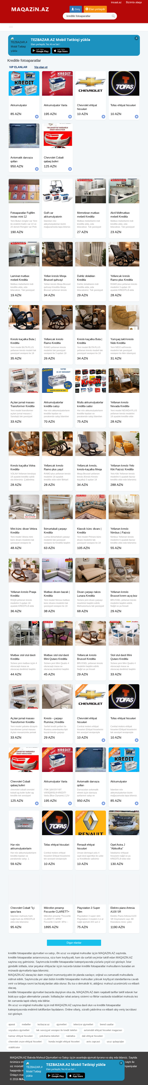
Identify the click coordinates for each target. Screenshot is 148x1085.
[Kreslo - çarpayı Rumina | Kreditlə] (57, 688)
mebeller (26, 1024)
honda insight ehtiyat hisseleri (64, 1041)
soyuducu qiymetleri (18, 1030)
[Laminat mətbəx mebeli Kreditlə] (24, 246)
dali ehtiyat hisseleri (92, 1036)
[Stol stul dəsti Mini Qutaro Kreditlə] (124, 625)
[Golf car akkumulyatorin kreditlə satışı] (57, 183)
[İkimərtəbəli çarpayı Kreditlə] (57, 499)
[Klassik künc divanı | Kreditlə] (90, 499)
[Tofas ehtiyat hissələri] (124, 688)
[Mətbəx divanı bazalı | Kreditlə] (57, 562)
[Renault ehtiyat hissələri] (90, 815)
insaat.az (116, 2)
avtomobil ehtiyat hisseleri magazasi (103, 1030)
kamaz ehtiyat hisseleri (20, 1036)
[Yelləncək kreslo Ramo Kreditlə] (57, 309)
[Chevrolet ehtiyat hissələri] (90, 688)
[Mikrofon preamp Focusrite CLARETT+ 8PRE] (57, 878)
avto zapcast (93, 1041)
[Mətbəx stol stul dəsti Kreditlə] (24, 625)
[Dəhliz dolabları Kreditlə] (90, 246)
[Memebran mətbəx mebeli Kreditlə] (90, 183)
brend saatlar (107, 1024)
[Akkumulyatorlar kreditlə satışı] (57, 372)
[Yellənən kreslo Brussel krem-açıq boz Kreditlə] (124, 562)
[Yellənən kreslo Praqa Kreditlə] (24, 562)
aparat (11, 1024)
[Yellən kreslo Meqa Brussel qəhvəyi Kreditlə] (57, 246)
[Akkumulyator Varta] (57, 751)
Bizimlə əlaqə (134, 2)
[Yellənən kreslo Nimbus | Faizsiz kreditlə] (124, 499)
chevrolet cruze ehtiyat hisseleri (25, 1041)
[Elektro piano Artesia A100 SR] (124, 878)
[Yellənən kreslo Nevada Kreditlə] (124, 372)
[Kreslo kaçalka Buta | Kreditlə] (24, 309)
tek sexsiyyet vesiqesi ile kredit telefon (56, 1030)
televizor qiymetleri (83, 1024)
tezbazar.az (44, 1024)
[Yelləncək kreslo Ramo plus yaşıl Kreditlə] (57, 435)
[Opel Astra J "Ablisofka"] (124, 815)
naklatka (70, 1036)
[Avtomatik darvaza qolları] (90, 751)
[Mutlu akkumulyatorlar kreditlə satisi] (90, 372)
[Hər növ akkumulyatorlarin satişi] (24, 815)
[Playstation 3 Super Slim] (90, 878)
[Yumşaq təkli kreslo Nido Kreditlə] (124, 309)
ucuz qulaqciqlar (115, 1041)
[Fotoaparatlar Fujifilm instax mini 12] (24, 183)
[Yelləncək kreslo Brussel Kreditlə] (90, 625)
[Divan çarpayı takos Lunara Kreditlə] (90, 562)
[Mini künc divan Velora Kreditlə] (24, 499)
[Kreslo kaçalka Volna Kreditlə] (24, 435)
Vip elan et (40, 67)
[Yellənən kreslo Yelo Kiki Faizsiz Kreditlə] (124, 435)
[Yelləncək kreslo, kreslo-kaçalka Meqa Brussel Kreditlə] (90, 435)
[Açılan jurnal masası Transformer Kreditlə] (24, 372)
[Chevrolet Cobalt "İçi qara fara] (24, 878)
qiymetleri (61, 1024)
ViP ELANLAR (18, 67)
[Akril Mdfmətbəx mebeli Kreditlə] (124, 183)
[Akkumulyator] (124, 751)
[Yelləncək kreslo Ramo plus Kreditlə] (124, 246)
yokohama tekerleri (49, 1036)
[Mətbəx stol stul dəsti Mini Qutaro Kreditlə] (57, 625)
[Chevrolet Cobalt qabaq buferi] (24, 751)
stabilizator (14, 1047)
